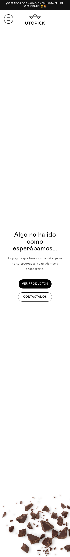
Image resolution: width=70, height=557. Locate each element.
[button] (8, 19)
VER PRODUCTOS (35, 283)
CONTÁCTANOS (35, 296)
